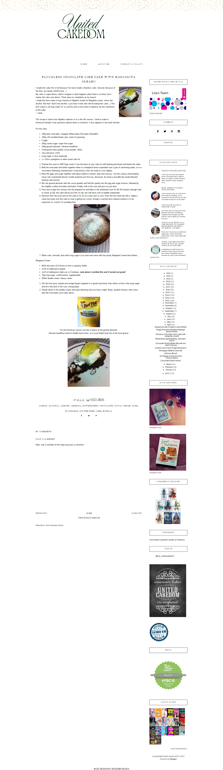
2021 (168, 279)
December (169, 303)
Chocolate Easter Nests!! (170, 361)
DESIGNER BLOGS (120, 769)
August (169, 314)
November (169, 306)
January (169, 370)
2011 (167, 373)
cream (126, 406)
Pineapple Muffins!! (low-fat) (170, 351)
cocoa (118, 406)
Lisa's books (168, 702)
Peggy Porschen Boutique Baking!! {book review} (170, 331)
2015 (167, 292)
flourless (71, 411)
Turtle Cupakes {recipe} (174, 171)
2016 (168, 290)
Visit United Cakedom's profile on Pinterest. (167, 540)
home (84, 64)
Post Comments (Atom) (54, 525)
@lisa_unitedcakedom (164, 556)
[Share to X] (96, 399)
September (169, 311)
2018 (168, 284)
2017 (168, 287)
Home (89, 513)
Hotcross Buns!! (170, 353)
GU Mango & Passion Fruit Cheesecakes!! (171, 357)
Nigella (107, 411)
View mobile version (89, 518)
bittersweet (90, 406)
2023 (168, 276)
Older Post (136, 513)
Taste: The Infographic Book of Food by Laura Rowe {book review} (173, 243)
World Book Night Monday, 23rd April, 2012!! (170, 340)
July (169, 316)
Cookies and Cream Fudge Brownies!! (170, 348)
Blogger (173, 759)
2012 (167, 301)
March (169, 364)
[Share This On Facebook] (81, 417)
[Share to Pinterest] (102, 399)
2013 (167, 298)
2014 (167, 295)
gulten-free (87, 411)
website (69, 119)
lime (98, 411)
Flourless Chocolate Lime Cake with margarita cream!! (171, 335)
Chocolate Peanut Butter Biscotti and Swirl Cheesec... (170, 344)
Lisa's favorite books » (179, 749)
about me (104, 64)
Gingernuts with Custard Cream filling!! (170, 327)
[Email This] (91, 399)
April (169, 325)
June (169, 319)
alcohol (54, 406)
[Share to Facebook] (99, 399)
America (76, 406)
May (169, 322)
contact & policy (131, 64)
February (169, 367)
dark (135, 406)
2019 (168, 281)
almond (65, 406)
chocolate (106, 406)
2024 (168, 273)
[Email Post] (87, 400)
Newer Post (41, 513)
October (169, 308)
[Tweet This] (89, 417)
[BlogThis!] (94, 399)
